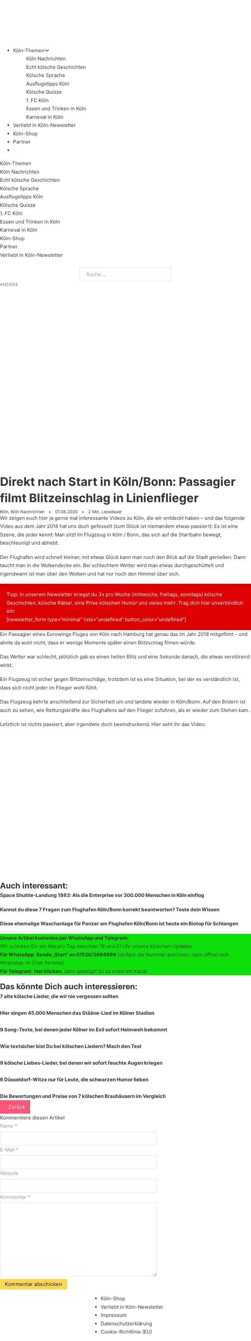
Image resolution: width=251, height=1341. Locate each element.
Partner (22, 142)
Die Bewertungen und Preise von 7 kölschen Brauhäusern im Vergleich (83, 1096)
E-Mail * (9, 1150)
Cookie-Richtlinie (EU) (126, 1332)
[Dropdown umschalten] (46, 50)
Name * (8, 1126)
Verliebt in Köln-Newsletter (44, 125)
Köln (4, 511)
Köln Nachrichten (46, 58)
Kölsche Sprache (45, 75)
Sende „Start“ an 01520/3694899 (76, 954)
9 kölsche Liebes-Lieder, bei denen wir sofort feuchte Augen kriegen (81, 1063)
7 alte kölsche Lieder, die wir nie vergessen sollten (59, 996)
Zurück (16, 1107)
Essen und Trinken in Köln (56, 108)
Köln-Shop (12, 238)
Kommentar (15, 1197)
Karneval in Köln (44, 117)
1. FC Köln (37, 100)
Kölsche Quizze (44, 92)
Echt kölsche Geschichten (56, 67)
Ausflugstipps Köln (47, 84)
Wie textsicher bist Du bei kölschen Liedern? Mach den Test (71, 1046)
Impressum (113, 1315)
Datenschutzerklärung (126, 1323)
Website (9, 1173)
